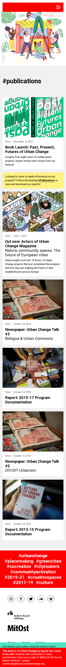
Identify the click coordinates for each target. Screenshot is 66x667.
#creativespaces (44, 577)
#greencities (49, 561)
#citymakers (46, 566)
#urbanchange (33, 555)
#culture (44, 582)
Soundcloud (40, 599)
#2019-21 (15, 577)
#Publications (46, 180)
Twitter (31, 599)
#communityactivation (33, 571)
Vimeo (50, 599)
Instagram (11, 599)
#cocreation (19, 566)
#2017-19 (23, 582)
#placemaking (19, 561)
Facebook (21, 599)
